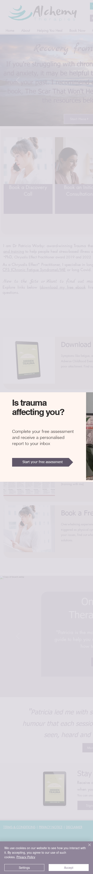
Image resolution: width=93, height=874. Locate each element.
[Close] (87, 847)
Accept (68, 867)
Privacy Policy (25, 857)
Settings (24, 867)
